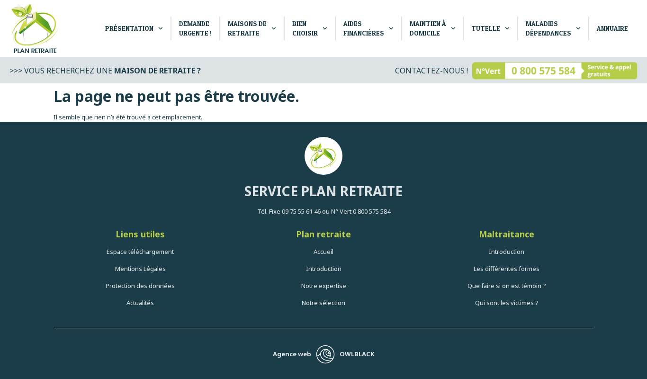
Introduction (323, 268)
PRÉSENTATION (129, 28)
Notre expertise (323, 285)
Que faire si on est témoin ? (506, 285)
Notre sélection (323, 302)
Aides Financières (363, 28)
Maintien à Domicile (428, 28)
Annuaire (612, 28)
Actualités (140, 302)
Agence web (292, 354)
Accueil (323, 251)
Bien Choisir (305, 28)
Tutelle (485, 28)
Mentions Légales (140, 268)
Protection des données (140, 285)
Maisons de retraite (247, 28)
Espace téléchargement (140, 251)
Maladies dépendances (548, 28)
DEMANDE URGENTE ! (195, 28)
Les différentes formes (506, 268)
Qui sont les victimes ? (507, 302)
